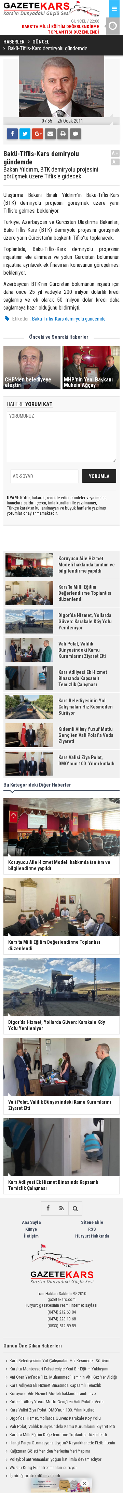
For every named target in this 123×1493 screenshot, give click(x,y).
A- (115, 162)
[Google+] (37, 133)
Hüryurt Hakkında (92, 1236)
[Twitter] (24, 133)
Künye (31, 1229)
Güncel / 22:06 (60, 26)
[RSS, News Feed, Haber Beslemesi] (61, 1208)
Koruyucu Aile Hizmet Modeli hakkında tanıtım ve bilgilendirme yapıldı (49, 1394)
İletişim (31, 1236)
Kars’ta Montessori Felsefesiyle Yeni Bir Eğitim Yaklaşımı (59, 1368)
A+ (115, 153)
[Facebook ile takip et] (48, 1208)
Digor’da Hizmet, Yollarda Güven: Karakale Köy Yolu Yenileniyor (52, 1419)
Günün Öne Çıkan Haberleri (32, 1346)
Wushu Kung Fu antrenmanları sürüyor (43, 1467)
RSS (92, 1229)
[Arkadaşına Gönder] (50, 133)
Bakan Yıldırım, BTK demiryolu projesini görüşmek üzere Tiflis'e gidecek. (50, 173)
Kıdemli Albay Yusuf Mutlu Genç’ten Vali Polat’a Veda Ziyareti (53, 1402)
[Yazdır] (62, 133)
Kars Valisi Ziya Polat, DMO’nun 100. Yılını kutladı (53, 1410)
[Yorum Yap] (75, 133)
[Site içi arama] (75, 1208)
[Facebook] (12, 133)
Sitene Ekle (92, 1222)
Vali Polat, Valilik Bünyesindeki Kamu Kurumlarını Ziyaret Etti (62, 1426)
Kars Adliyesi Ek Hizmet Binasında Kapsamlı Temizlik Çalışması (52, 1386)
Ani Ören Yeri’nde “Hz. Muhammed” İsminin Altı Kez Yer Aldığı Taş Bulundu (60, 1378)
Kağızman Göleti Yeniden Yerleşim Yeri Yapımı (50, 1451)
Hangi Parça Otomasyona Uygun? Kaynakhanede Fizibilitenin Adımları (59, 1443)
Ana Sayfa (31, 1222)
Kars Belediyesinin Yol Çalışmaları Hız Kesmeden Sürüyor (60, 1360)
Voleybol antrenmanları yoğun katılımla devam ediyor (55, 1459)
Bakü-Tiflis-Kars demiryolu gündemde (69, 319)
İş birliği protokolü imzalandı (35, 1475)
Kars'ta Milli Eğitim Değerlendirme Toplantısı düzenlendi (58, 1434)
